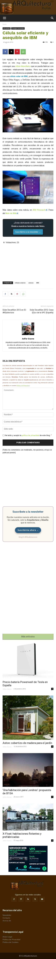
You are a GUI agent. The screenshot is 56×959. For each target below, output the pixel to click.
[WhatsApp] (23, 51)
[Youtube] (42, 899)
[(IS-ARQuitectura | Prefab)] (28, 7)
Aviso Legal (7, 937)
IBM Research (39, 210)
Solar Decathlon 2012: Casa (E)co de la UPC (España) (41, 311)
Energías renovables (18, 28)
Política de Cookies (10, 942)
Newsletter (7, 915)
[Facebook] (5, 51)
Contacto (6, 918)
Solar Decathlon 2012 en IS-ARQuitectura (14, 311)
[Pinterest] (17, 51)
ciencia (30, 283)
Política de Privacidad (23, 385)
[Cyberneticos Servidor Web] (28, 859)
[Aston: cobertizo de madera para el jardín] (28, 717)
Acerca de (7, 921)
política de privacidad (30, 435)
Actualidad (6, 28)
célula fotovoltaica (22, 66)
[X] (11, 51)
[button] (4, 18)
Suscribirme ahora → (28, 530)
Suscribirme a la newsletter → (28, 232)
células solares (20, 283)
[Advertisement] (28, 260)
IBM (37, 283)
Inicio (5, 24)
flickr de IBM (11, 213)
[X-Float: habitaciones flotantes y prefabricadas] (28, 816)
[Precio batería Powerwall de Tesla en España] (28, 661)
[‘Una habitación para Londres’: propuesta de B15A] (28, 770)
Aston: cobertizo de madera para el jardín (27, 743)
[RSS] (28, 899)
